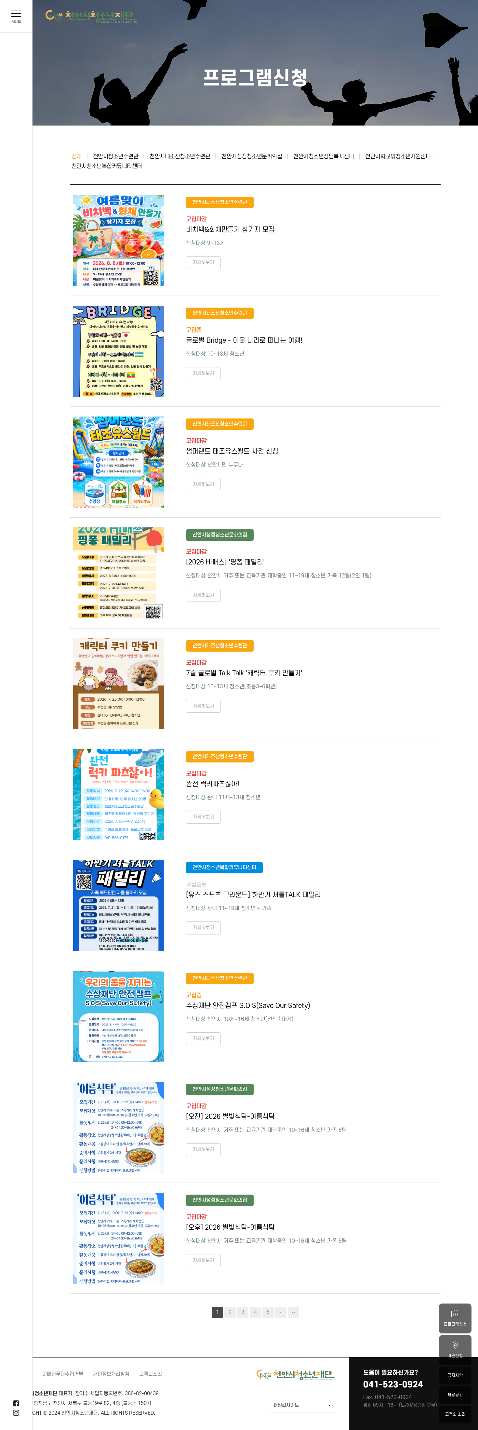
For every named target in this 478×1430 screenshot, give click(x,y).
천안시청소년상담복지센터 (323, 156)
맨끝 (293, 1312)
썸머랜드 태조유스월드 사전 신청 (232, 451)
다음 (280, 1312)
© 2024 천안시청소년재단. (71, 1413)
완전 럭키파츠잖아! (212, 784)
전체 (77, 156)
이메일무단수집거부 (62, 1374)
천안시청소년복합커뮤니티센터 (107, 166)
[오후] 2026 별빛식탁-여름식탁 (230, 1227)
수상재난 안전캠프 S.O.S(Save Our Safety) (248, 1006)
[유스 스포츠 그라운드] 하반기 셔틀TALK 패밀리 (253, 895)
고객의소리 (150, 1374)
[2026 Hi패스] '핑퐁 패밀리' (225, 562)
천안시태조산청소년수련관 (180, 156)
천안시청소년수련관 (115, 156)
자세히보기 (203, 262)
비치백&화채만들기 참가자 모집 (230, 229)
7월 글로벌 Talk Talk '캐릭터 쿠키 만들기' (244, 673)
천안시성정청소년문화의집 (251, 156)
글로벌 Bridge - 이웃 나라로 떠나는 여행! (244, 340)
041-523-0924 (393, 1384)
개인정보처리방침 (111, 1374)
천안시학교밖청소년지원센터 (398, 156)
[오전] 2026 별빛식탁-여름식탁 (230, 1116)
